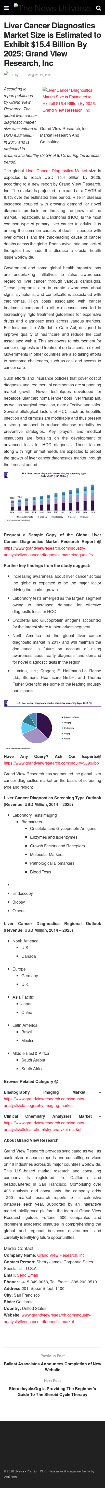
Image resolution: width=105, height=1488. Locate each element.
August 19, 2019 (40, 74)
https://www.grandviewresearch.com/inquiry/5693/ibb (51, 763)
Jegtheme (11, 1476)
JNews (19, 1471)
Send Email (27, 1275)
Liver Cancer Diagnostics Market (56, 171)
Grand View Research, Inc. (61, 1255)
